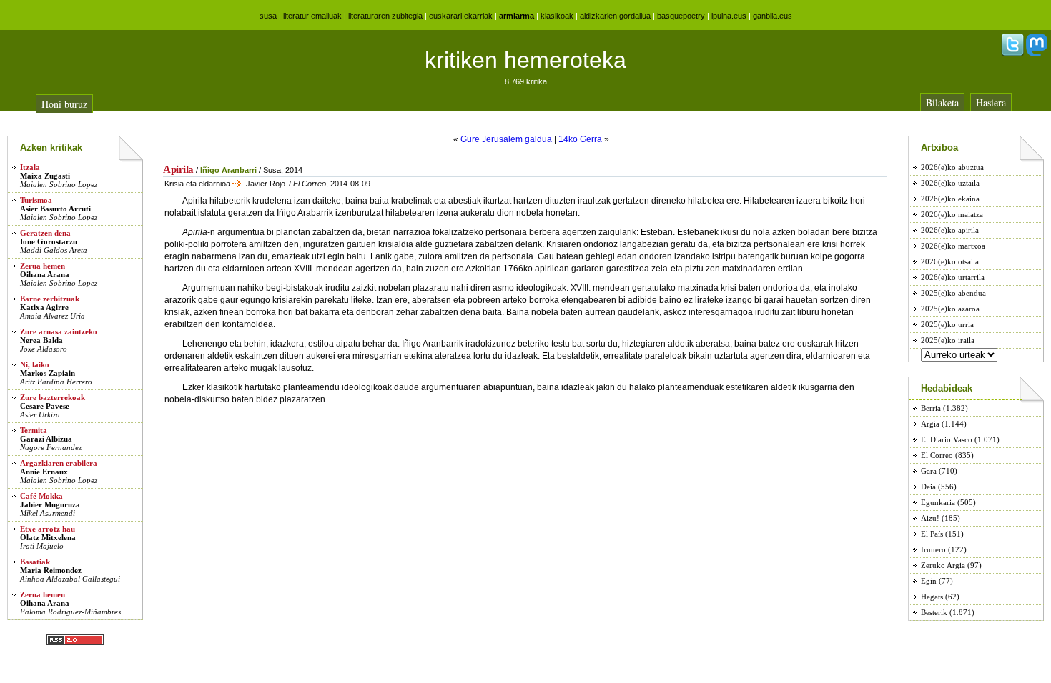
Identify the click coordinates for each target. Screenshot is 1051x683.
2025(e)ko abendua (953, 293)
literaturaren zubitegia (385, 15)
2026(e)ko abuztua (952, 167)
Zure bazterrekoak (52, 397)
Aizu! (930, 518)
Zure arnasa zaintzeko (58, 331)
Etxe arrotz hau (47, 528)
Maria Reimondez (51, 570)
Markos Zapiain (47, 373)
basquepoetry (681, 15)
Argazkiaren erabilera (58, 463)
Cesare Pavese (44, 406)
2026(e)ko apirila (950, 230)
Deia (928, 486)
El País (932, 533)
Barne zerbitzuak (49, 298)
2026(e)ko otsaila (950, 261)
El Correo (937, 455)
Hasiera (991, 102)
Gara (929, 471)
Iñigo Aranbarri (228, 170)
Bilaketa (942, 102)
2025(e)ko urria (947, 324)
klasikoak (557, 15)
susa (268, 15)
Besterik (934, 612)
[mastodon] (1036, 54)
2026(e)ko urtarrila (953, 277)
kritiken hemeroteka (525, 60)
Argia (930, 423)
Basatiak (35, 561)
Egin (929, 581)
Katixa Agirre (44, 307)
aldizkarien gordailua (615, 15)
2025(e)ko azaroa (950, 308)
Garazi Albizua (46, 438)
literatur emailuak (312, 15)
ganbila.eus (772, 15)
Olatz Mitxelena (48, 537)
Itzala (30, 167)
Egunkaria (938, 502)
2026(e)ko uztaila (950, 183)
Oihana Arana (44, 274)
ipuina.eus (728, 15)
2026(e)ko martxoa (953, 245)
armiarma (516, 15)
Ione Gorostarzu (48, 241)
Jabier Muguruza (50, 504)
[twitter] (1012, 54)
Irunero (933, 549)
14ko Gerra (580, 139)
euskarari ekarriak (461, 15)
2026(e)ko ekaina (950, 198)
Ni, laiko (34, 364)
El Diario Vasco (946, 439)
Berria (931, 408)
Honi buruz (64, 104)
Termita (33, 430)
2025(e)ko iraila (947, 340)
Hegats (932, 596)
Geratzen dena (45, 233)
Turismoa (36, 200)
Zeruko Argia (943, 565)
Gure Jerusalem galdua (506, 139)
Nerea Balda (41, 340)
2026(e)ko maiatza (952, 214)
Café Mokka (41, 496)
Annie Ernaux (44, 471)
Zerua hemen (42, 265)
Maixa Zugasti (45, 175)
